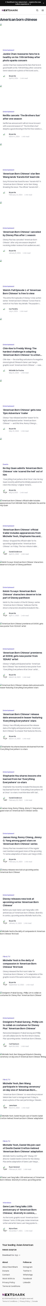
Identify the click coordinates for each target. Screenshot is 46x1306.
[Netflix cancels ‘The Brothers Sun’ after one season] (23, 96)
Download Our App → (11, 1255)
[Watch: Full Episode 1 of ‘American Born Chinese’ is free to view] (23, 271)
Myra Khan (13, 1228)
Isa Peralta (13, 309)
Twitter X (27, 1271)
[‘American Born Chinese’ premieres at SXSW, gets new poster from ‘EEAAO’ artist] (23, 633)
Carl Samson (14, 1044)
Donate (5, 1271)
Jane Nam (13, 1105)
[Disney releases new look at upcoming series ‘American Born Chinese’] (23, 880)
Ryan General (14, 1167)
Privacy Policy (8, 1282)
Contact (6, 1274)
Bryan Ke (12, 76)
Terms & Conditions (11, 1286)
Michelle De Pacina (16, 370)
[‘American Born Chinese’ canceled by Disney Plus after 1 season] (23, 213)
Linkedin (26, 1282)
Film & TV (6, 957)
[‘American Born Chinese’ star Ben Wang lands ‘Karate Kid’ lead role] (23, 154)
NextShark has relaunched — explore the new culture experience (23, 3)
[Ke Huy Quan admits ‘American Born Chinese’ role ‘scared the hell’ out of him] (23, 449)
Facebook (27, 1278)
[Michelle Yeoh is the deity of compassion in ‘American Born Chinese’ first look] (23, 941)
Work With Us (8, 1278)
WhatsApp (28, 1274)
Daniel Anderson (15, 552)
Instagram (27, 1267)
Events (5, 464)
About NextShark (10, 1267)
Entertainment (8, 50)
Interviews (7, 1203)
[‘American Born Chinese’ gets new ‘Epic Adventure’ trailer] (23, 391)
